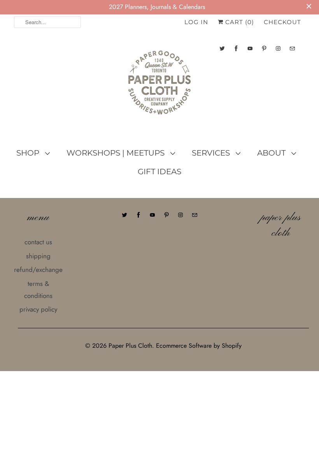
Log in (196, 22)
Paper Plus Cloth (130, 345)
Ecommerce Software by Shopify (199, 345)
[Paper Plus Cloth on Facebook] (236, 48)
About (272, 153)
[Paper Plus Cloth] (159, 85)
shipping (38, 256)
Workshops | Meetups (117, 153)
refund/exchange (38, 269)
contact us (38, 242)
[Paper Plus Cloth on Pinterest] (264, 48)
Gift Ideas (159, 171)
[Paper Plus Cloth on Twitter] (222, 48)
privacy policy (38, 309)
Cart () (238, 22)
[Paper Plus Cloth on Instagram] (278, 48)
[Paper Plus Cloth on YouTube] (250, 48)
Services (212, 153)
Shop (28, 153)
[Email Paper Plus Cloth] (292, 48)
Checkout (282, 22)
